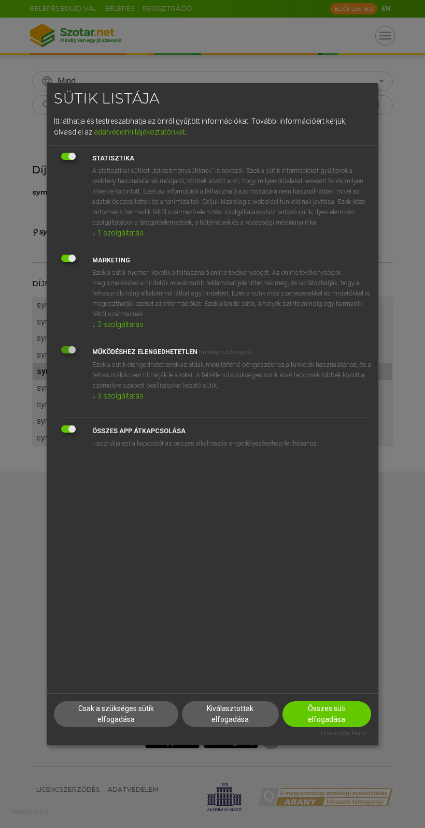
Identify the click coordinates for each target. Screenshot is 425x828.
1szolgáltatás (118, 233)
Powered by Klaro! (344, 733)
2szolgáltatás (118, 324)
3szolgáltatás (118, 396)
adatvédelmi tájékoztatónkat (139, 132)
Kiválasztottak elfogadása (230, 713)
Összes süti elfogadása (327, 713)
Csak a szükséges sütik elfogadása (116, 713)
